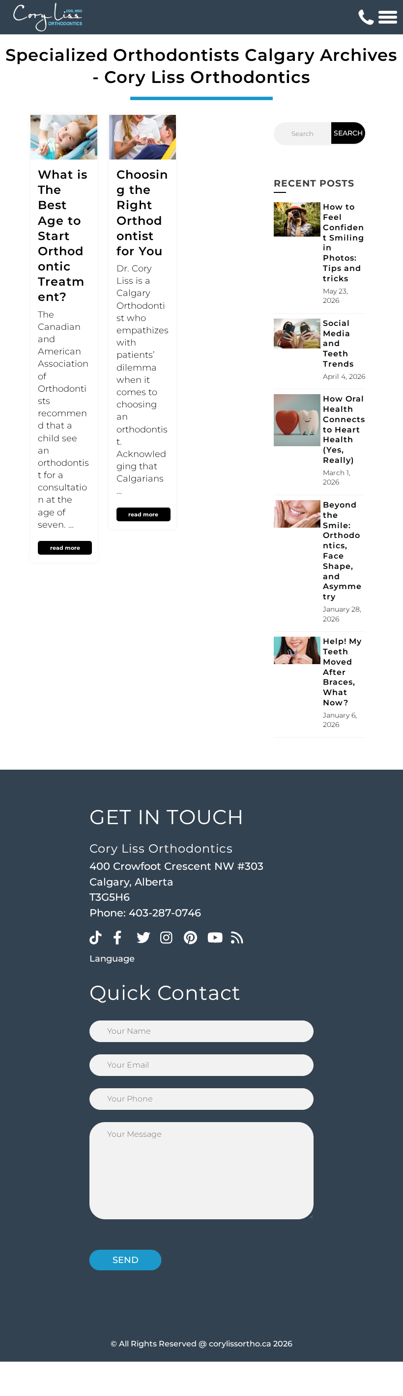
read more (65, 547)
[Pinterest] (193, 937)
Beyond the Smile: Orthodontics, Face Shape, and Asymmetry (342, 550)
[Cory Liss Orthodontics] (47, 17)
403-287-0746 (165, 913)
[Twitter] (146, 937)
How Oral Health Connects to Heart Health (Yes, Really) (344, 429)
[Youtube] (216, 937)
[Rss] (240, 937)
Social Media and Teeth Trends (338, 344)
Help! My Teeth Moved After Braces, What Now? (342, 672)
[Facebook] (122, 937)
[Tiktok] (98, 937)
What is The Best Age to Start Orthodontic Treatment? (62, 235)
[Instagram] (169, 937)
